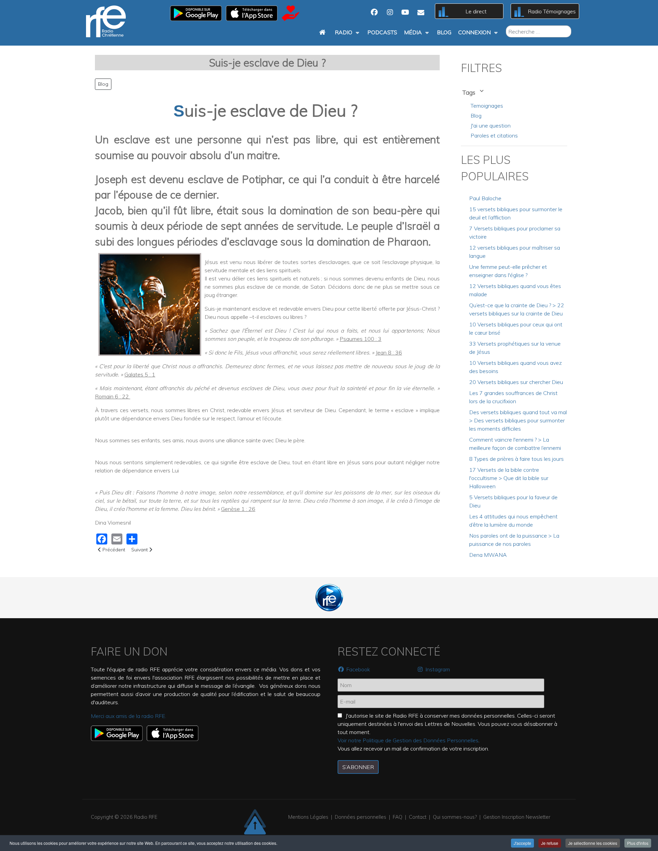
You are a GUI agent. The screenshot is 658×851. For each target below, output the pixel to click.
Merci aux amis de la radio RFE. (128, 715)
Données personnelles (360, 817)
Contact (417, 817)
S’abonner (358, 767)
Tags (469, 92)
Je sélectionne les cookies (592, 843)
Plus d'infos (637, 843)
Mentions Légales (308, 817)
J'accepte (522, 843)
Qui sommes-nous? (455, 817)
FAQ (397, 817)
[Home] (323, 32)
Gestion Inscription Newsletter (516, 817)
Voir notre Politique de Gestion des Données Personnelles (408, 740)
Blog (103, 84)
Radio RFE (145, 817)
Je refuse (549, 843)
